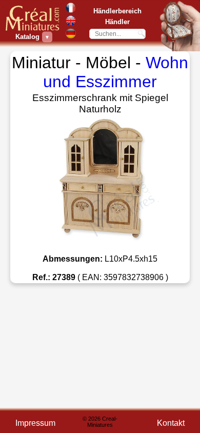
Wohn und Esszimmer (115, 72)
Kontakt (171, 423)
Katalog (28, 37)
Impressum (35, 423)
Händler (117, 22)
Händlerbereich (117, 11)
